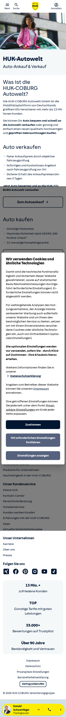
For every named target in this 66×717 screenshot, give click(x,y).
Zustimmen (33, 424)
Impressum (41, 388)
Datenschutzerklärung (25, 376)
